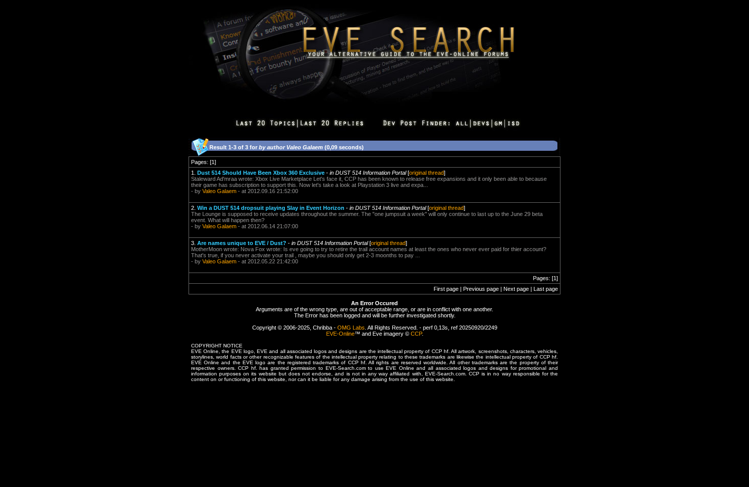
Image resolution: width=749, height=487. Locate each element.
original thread (426, 173)
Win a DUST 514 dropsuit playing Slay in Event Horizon (270, 208)
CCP (416, 334)
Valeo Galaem (219, 191)
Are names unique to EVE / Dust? (241, 243)
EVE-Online (340, 334)
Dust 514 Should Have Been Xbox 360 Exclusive (261, 173)
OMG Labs (351, 327)
